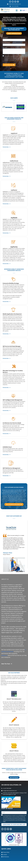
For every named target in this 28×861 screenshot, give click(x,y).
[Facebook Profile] (10, 2)
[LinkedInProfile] (15, 2)
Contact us (4, 655)
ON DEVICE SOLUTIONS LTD (11, 785)
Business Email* (6, 42)
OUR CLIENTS (14, 98)
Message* (5, 47)
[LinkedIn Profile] (8, 829)
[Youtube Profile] (18, 2)
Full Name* (5, 37)
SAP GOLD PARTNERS (14, 672)
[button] (16, 10)
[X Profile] (13, 2)
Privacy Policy (18, 60)
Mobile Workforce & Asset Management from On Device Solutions (14, 769)
